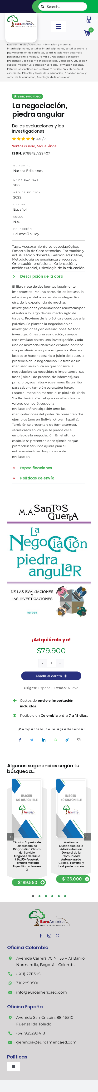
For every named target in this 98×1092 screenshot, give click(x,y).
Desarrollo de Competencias (36, 251)
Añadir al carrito (48, 676)
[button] (48, 276)
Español (20, 209)
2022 (17, 197)
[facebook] (41, 935)
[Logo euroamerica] (21, 15)
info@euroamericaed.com (41, 992)
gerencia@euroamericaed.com (46, 1042)
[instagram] (49, 935)
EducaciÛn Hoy (26, 234)
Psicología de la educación (61, 268)
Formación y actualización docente (48, 253)
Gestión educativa (66, 255)
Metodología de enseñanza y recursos (44, 259)
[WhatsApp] (55, 740)
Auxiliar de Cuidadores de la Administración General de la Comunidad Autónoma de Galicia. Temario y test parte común (71, 854)
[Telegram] (67, 740)
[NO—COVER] (27, 780)
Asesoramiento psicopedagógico (50, 246)
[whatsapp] (57, 935)
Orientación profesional (32, 263)
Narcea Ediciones (28, 171)
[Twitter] (32, 740)
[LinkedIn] (44, 740)
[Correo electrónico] (79, 740)
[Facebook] (20, 740)
